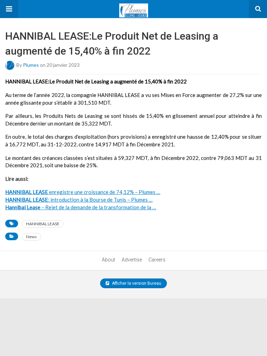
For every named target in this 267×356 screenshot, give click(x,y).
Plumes (31, 65)
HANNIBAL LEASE (42, 223)
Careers (156, 259)
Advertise (132, 259)
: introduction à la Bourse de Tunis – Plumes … (79, 199)
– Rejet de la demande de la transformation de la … (80, 207)
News (31, 236)
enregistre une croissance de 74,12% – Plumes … (82, 192)
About (108, 259)
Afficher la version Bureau (136, 283)
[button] (9, 9)
